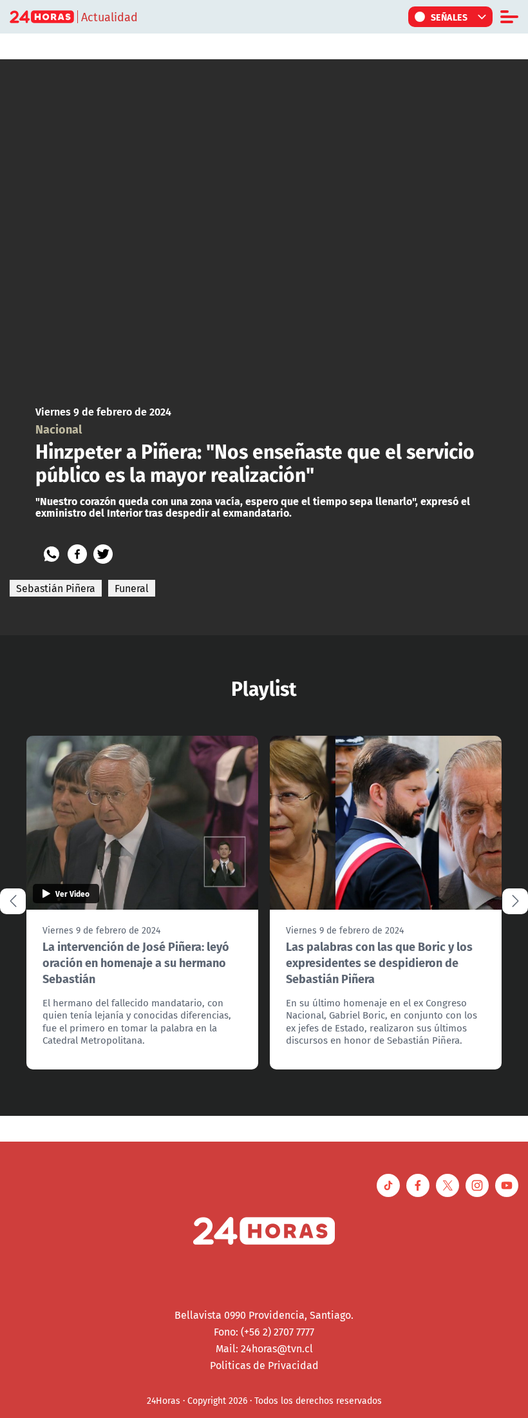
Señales (449, 17)
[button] (515, 901)
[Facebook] (77, 554)
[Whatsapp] (51, 554)
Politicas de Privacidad (264, 1365)
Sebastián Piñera (55, 588)
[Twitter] (103, 554)
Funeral (132, 588)
